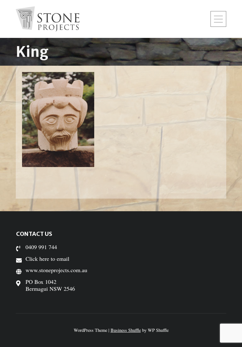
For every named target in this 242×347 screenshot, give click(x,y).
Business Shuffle (126, 330)
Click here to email (47, 258)
